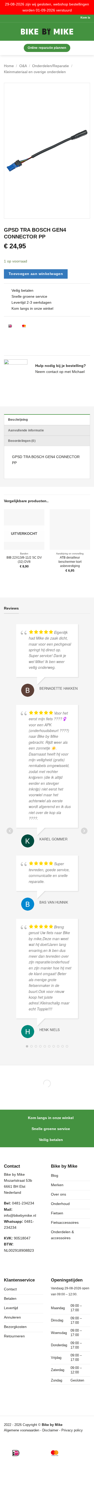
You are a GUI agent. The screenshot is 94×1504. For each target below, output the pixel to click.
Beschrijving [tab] (18, 419)
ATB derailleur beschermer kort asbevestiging (69, 562)
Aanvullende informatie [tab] (26, 430)
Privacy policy (72, 1430)
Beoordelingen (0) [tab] (22, 440)
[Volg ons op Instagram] (19, 1263)
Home (9, 66)
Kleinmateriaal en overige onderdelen (35, 72)
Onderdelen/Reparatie (50, 66)
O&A (23, 66)
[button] (10, 32)
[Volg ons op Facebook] (8, 1263)
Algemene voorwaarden (21, 1430)
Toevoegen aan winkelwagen (36, 274)
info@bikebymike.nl (20, 1215)
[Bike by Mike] (47, 31)
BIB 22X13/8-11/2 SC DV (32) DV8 (24, 560)
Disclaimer (50, 1430)
